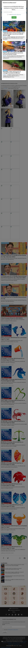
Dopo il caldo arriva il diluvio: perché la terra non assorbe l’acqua (13, 53)
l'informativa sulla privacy (16, 14)
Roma (4, 36)
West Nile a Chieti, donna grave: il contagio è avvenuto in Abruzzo (12, 72)
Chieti (4, 74)
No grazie (14, 20)
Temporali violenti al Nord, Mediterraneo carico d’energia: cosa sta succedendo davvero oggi (14, 34)
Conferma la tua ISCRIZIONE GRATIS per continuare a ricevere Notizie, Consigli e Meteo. (14, 8)
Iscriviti (14, 17)
